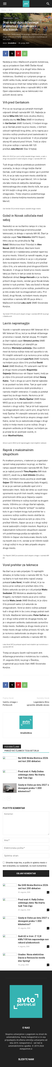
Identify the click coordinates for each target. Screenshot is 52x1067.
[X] (12, 53)
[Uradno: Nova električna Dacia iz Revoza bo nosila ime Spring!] (10, 958)
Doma (3, 10)
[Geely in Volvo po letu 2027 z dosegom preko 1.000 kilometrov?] (10, 788)
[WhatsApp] (24, 53)
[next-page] (9, 798)
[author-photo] (26, 729)
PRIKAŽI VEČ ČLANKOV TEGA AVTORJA (21, 751)
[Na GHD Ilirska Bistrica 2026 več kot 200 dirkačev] (10, 761)
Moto (11, 10)
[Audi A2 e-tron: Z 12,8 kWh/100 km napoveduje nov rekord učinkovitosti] (10, 940)
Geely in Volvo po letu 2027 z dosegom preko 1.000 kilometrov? (33, 788)
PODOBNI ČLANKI (11, 747)
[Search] (48, 4)
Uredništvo (12, 43)
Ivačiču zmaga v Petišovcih (10, 703)
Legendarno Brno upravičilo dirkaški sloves (38, 703)
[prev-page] (4, 798)
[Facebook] (5, 53)
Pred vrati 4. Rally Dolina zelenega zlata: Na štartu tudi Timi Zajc (31, 774)
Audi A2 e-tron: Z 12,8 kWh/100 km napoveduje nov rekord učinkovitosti (33, 939)
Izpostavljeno (8, 18)
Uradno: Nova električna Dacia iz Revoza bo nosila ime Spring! (31, 957)
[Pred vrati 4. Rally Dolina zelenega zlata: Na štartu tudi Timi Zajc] (10, 775)
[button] (4, 4)
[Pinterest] (18, 53)
